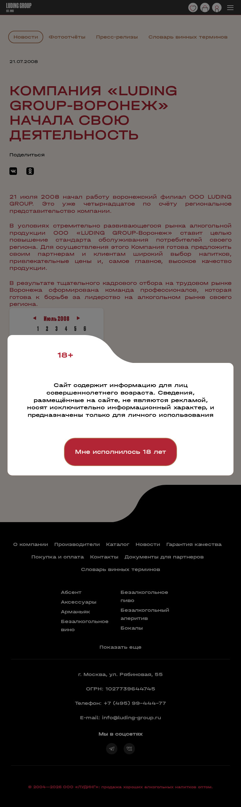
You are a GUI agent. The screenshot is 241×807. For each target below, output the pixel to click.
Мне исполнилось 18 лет (120, 451)
